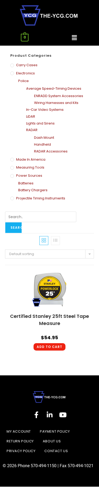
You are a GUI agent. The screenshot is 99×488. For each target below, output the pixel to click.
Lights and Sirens (40, 123)
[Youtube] (62, 414)
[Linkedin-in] (49, 414)
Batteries (26, 183)
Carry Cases (26, 65)
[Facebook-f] (36, 414)
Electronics (25, 73)
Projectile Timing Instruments (40, 198)
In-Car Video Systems (45, 109)
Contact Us (56, 450)
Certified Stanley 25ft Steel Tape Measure (49, 320)
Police (23, 80)
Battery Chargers (33, 190)
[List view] (55, 240)
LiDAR (30, 116)
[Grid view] (43, 240)
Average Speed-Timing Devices (53, 88)
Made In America (30, 159)
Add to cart (49, 347)
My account (19, 431)
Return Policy (20, 441)
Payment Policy (55, 431)
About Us (52, 441)
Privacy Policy (21, 450)
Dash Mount (44, 137)
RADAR (31, 129)
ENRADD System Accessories (58, 95)
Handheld (42, 144)
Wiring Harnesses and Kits (56, 102)
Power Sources (29, 175)
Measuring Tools (30, 167)
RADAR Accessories (51, 151)
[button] (74, 38)
